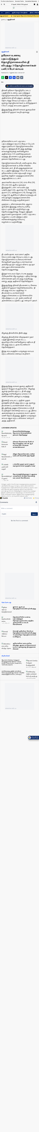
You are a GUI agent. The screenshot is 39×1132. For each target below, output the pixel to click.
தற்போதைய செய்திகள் (20, 12)
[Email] (17, 77)
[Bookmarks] (34, 4)
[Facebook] (10, 77)
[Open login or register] (37, 4)
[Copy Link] (21, 77)
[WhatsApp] (2, 77)
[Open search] (4, 4)
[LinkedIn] (14, 77)
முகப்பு (7, 12)
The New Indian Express (7, 1)
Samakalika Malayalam (31, 1)
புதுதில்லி (5, 52)
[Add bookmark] (37, 52)
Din (2, 82)
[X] (6, 77)
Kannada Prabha (19, 1)
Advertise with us (10, 48)
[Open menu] (1, 4)
